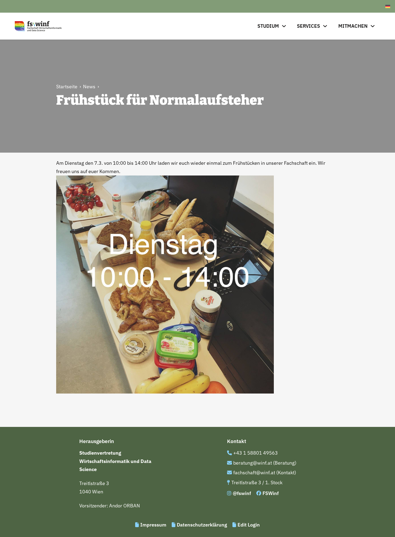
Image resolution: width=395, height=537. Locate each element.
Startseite (66, 86)
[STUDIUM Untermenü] (284, 26)
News (89, 86)
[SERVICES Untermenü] (325, 26)
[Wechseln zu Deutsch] (388, 6)
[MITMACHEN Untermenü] (372, 26)
